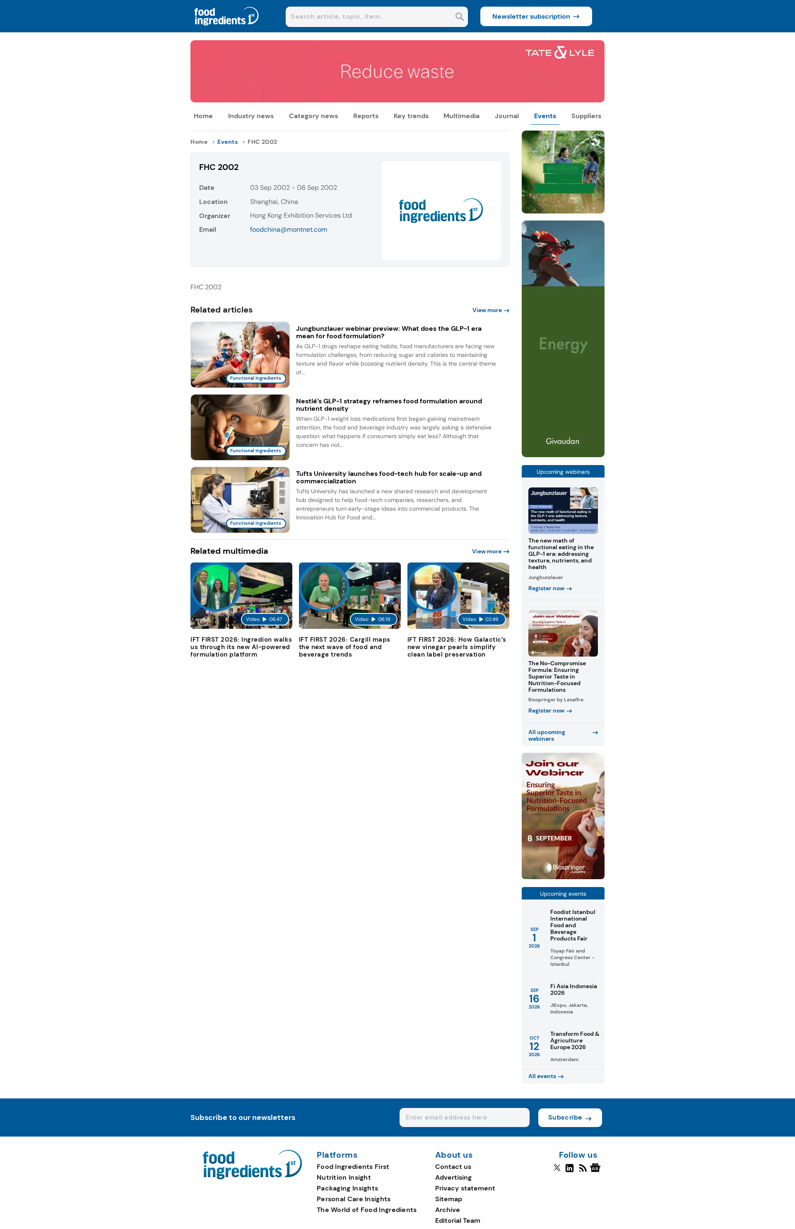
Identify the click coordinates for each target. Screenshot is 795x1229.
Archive (447, 1210)
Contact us (453, 1167)
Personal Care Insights (354, 1199)
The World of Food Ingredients (367, 1210)
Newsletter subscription (531, 16)
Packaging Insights (347, 1188)
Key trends (411, 116)
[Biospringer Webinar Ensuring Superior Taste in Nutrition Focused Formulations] (563, 877)
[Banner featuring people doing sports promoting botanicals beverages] (563, 455)
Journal (507, 116)
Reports (365, 116)
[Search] (459, 18)
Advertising (453, 1177)
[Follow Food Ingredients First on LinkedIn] (569, 1171)
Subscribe (565, 1117)
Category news (313, 116)
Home (203, 116)
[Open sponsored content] (397, 100)
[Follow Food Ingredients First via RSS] (583, 1171)
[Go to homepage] (252, 1177)
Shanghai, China (274, 202)
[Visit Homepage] (226, 30)
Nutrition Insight (344, 1177)
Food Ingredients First (353, 1167)
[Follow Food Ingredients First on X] (557, 1171)
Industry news (251, 116)
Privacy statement (465, 1188)
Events (545, 116)
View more (487, 310)
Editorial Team (457, 1220)
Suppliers (586, 116)
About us (454, 1155)
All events (542, 1076)
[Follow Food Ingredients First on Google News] (596, 1171)
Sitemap (448, 1199)
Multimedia (461, 116)
